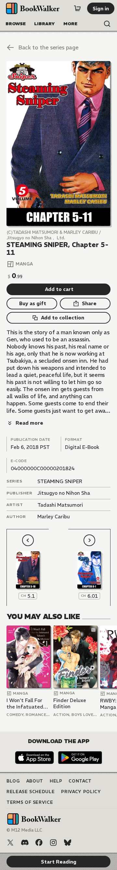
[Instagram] (53, 842)
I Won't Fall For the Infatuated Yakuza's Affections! (24, 703)
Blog (13, 781)
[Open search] (107, 24)
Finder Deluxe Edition (69, 703)
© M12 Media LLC (24, 830)
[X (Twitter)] (10, 842)
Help (56, 781)
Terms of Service (29, 802)
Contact (80, 781)
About (34, 781)
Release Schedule (30, 792)
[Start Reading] (58, 143)
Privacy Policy (81, 792)
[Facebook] (39, 842)
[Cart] (77, 8)
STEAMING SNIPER (59, 481)
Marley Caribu (53, 516)
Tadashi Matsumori (60, 505)
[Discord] (25, 842)
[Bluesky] (68, 842)
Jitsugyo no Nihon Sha (63, 493)
